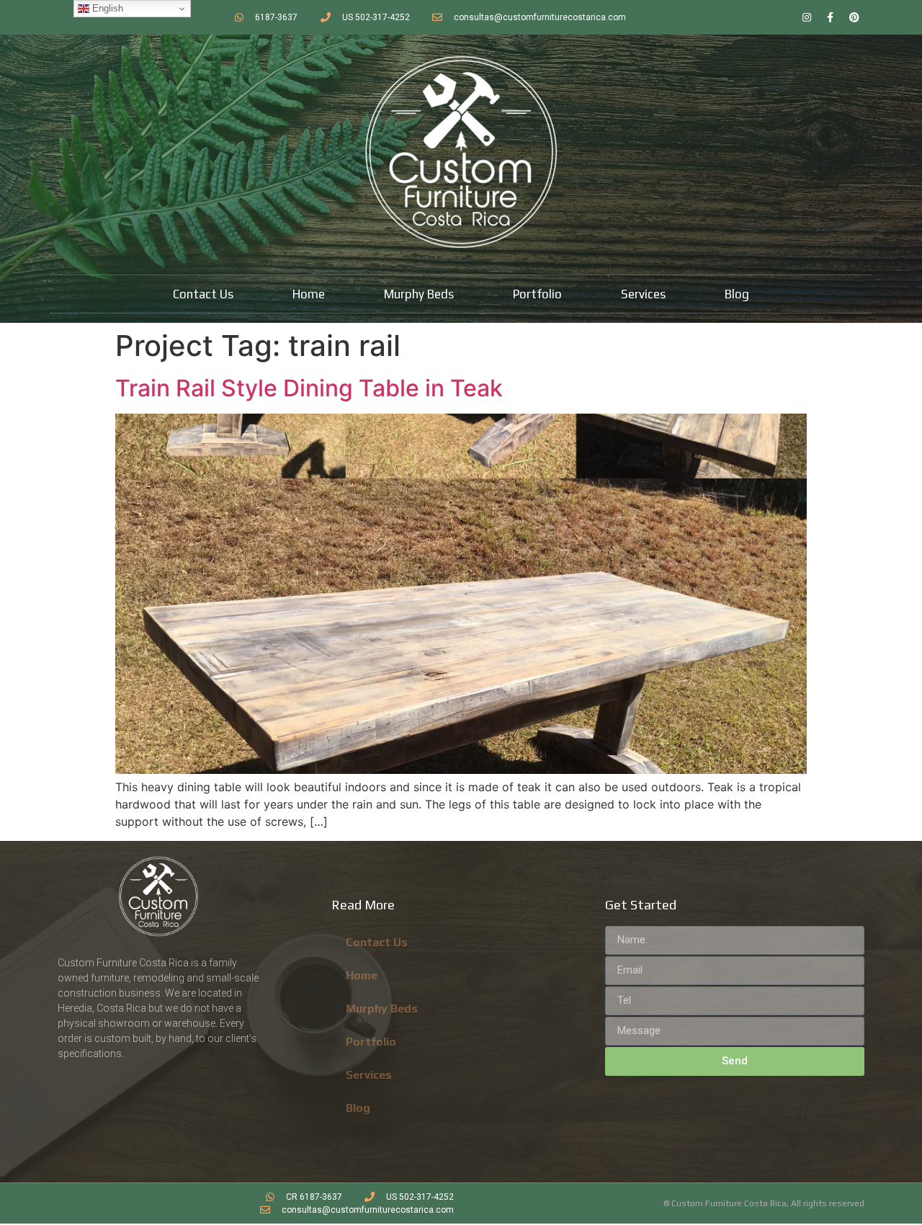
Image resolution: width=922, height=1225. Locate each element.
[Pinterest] (854, 17)
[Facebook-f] (830, 17)
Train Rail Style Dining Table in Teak (309, 388)
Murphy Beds (419, 294)
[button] (461, 594)
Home (308, 294)
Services (643, 294)
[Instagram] (807, 17)
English (106, 8)
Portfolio (537, 294)
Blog (737, 294)
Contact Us (203, 294)
